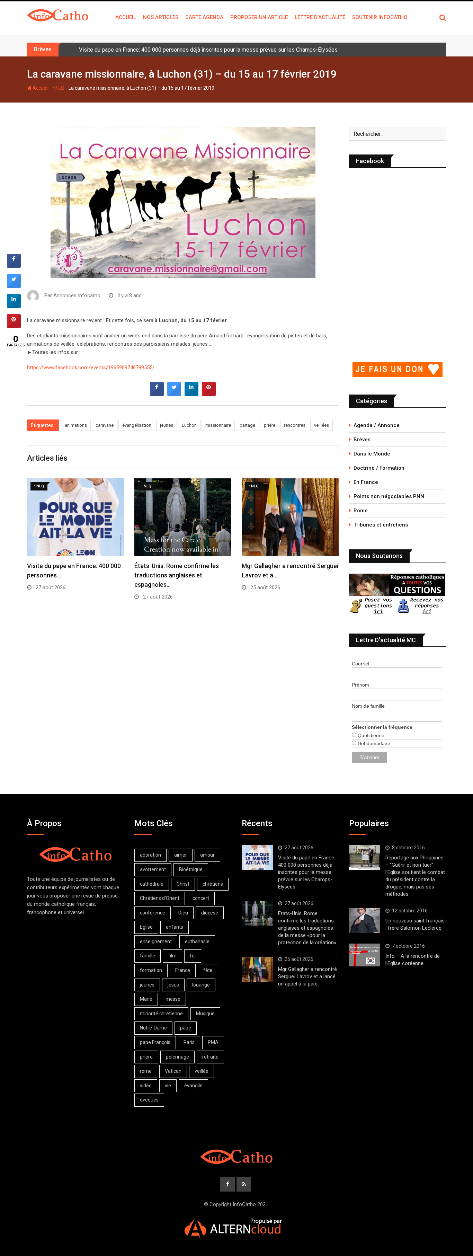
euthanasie (197, 941)
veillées (321, 425)
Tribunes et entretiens (381, 525)
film (172, 955)
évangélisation (136, 425)
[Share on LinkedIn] (14, 305)
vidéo (146, 1085)
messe (173, 999)
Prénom (360, 685)
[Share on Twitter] (174, 393)
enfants (174, 927)
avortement (153, 869)
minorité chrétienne (161, 1013)
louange (201, 985)
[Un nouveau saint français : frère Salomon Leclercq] (364, 920)
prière (269, 425)
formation (151, 970)
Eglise (146, 927)
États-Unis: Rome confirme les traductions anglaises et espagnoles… (176, 575)
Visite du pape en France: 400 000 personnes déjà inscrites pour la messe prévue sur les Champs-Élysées (208, 49)
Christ (183, 884)
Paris (189, 1042)
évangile (193, 1085)
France (182, 970)
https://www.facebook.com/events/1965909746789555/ (90, 367)
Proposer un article (259, 17)
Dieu (183, 913)
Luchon (189, 425)
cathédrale (151, 884)
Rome (361, 510)
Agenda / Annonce (377, 425)
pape (185, 1028)
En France (366, 482)
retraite (210, 1057)
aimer (180, 855)
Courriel (360, 663)
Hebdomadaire (373, 743)
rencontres (294, 425)
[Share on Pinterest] (209, 393)
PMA (213, 1042)
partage (247, 425)
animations (76, 425)
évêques (149, 1100)
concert (201, 898)
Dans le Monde (372, 454)
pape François (155, 1042)
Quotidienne (370, 735)
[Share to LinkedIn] (191, 393)
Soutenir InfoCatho (380, 17)
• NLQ (58, 88)
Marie (146, 999)
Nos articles (160, 17)
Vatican (173, 1071)
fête (208, 970)
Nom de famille (368, 706)
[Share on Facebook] (157, 393)
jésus (173, 985)
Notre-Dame (153, 1028)
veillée (201, 1071)
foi (193, 955)
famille (147, 955)
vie (168, 1085)
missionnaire (218, 425)
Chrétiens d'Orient (159, 898)
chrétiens (213, 884)
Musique (205, 1013)
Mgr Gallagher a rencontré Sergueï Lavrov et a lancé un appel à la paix (307, 976)
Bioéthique (191, 869)
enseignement (156, 941)
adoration (150, 855)
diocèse (209, 913)
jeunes (166, 425)
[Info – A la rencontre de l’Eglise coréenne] (364, 955)
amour (207, 855)
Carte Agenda (204, 17)
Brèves (362, 439)
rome (146, 1071)
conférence (152, 913)
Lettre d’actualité (320, 17)
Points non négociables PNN (389, 496)
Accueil (125, 17)
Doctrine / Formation (379, 468)
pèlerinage (177, 1057)
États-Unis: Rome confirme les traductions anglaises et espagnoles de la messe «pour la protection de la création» (307, 928)
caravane (105, 425)
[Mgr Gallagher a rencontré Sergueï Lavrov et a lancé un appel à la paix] (257, 969)
